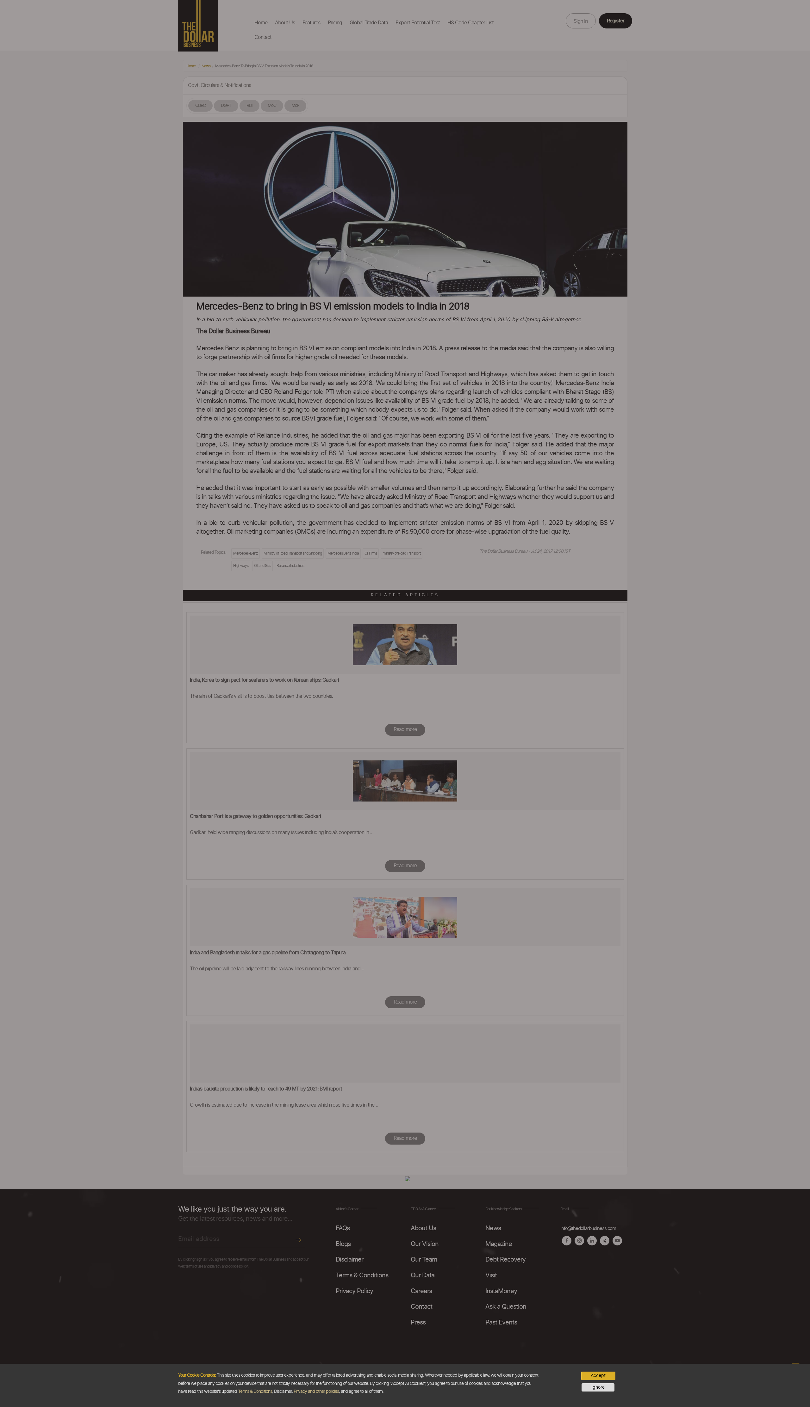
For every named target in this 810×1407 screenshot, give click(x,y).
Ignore (598, 1387)
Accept (598, 1375)
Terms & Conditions (255, 1391)
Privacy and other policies (316, 1391)
